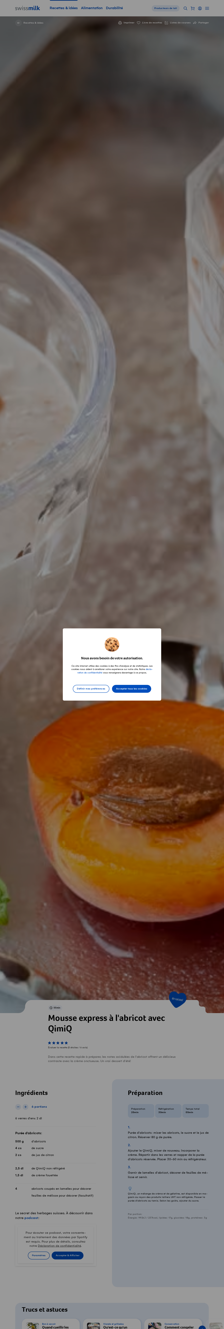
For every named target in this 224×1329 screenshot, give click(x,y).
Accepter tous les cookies (131, 688)
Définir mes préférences (91, 688)
